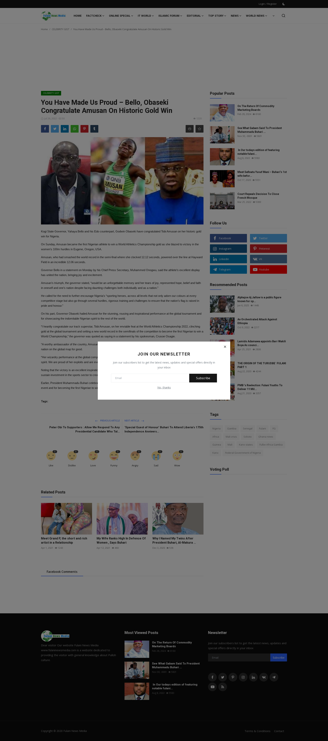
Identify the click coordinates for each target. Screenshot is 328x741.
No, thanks (164, 387)
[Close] (225, 346)
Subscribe (203, 378)
